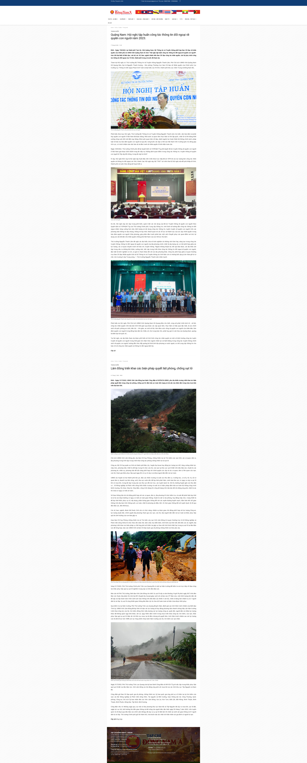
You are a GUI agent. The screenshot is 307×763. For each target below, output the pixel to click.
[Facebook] (180, 1)
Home (112, 27)
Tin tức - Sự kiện (118, 27)
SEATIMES (150, 747)
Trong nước (125, 27)
